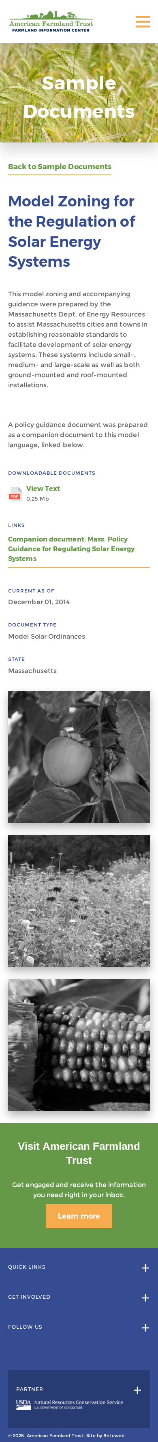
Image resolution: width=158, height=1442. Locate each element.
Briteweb (113, 1435)
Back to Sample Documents (59, 167)
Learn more (79, 1216)
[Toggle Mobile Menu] (143, 22)
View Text (43, 493)
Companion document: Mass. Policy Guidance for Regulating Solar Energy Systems (71, 549)
